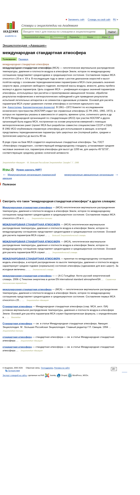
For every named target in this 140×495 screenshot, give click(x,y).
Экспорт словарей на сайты (15, 375)
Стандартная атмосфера (17, 306)
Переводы (74, 37)
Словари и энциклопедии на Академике (49, 25)
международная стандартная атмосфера (27, 275)
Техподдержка (47, 368)
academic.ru (10, 36)
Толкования (58, 37)
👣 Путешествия (12, 371)
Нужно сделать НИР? (29, 169)
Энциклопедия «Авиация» (35, 37)
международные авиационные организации (89, 174)
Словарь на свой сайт (99, 19)
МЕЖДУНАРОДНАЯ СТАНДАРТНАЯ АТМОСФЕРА (31, 224)
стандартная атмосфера (17, 337)
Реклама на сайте (62, 368)
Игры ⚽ (106, 37)
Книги (90, 37)
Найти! (112, 32)
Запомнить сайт (76, 19)
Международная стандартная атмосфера (27, 207)
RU (114, 19)
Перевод (23, 59)
